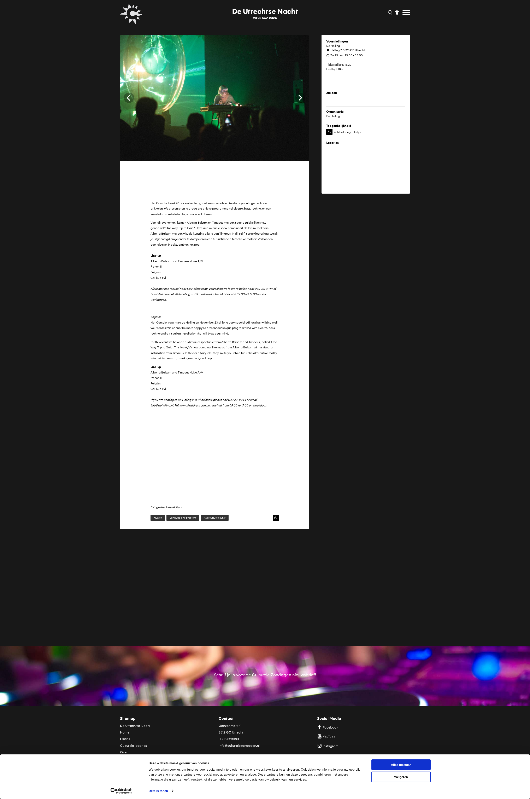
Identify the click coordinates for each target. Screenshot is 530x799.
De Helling (333, 46)
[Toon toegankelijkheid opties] (396, 12)
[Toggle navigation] (406, 13)
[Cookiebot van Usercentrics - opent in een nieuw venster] (121, 791)
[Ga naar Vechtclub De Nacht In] (265, 596)
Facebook (330, 727)
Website (339, 106)
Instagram (330, 746)
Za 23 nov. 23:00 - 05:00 (346, 55)
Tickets (338, 87)
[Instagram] (361, 105)
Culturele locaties (133, 745)
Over (124, 752)
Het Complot (159, 203)
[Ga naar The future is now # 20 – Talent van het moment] (164, 596)
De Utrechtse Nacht (135, 726)
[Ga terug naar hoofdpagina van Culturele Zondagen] (131, 14)
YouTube (329, 737)
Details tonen (158, 791)
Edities (125, 739)
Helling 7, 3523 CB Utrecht (347, 50)
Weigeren (401, 776)
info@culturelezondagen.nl (239, 745)
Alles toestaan (401, 764)
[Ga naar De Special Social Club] (366, 596)
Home (124, 732)
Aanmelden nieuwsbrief (265, 699)
